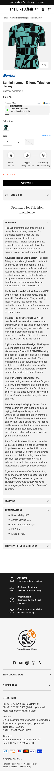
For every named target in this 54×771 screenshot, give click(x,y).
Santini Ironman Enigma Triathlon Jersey (26, 18)
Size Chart (46, 136)
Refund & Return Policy (12, 764)
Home (5, 18)
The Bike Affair (15, 759)
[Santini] (10, 75)
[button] (49, 9)
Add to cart (27, 183)
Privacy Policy (25, 767)
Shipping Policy (30, 764)
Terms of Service (10, 767)
